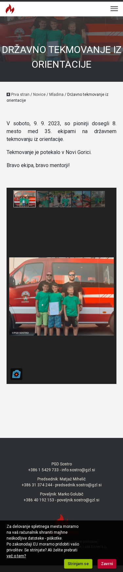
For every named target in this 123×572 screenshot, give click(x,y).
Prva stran (20, 94)
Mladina (56, 94)
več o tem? (16, 556)
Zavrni (107, 564)
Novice (39, 94)
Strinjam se (78, 564)
